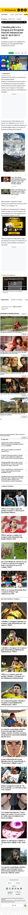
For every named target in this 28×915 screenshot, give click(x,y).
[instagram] (13, 888)
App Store (10, 883)
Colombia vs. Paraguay (16, 299)
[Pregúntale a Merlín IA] (25, 905)
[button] (14, 283)
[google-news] (21, 888)
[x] (10, 888)
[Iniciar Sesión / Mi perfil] (25, 10)
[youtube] (15, 888)
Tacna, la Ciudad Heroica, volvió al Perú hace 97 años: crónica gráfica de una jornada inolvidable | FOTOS (12, 471)
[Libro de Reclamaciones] (18, 893)
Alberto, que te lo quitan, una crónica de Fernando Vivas (11, 450)
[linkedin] (18, 888)
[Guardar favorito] (22, 53)
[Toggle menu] (2, 10)
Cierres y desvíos (19, 14)
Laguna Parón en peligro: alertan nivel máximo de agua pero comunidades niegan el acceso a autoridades (12, 444)
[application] (15, 283)
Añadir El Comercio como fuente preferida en (14, 22)
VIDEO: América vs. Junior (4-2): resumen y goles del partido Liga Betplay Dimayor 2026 (11, 537)
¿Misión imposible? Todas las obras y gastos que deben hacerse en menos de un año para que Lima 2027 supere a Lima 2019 (12, 464)
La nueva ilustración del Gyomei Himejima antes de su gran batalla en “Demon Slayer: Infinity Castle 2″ (13, 761)
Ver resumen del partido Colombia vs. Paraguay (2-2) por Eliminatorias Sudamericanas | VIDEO (13, 702)
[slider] (15, 286)
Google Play (18, 883)
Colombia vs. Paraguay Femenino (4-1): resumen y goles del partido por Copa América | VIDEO (13, 623)
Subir (13, 905)
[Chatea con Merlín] (18, 10)
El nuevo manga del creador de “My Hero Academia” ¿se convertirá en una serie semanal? (13, 787)
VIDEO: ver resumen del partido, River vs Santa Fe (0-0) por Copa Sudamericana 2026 (14, 591)
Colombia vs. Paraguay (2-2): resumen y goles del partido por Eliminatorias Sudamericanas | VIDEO (14, 649)
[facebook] (7, 888)
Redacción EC (6, 73)
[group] (5, 288)
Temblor (12, 14)
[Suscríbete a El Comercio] (21, 10)
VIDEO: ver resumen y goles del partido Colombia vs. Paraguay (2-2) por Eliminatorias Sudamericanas (12, 676)
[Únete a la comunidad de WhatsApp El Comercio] (11, 53)
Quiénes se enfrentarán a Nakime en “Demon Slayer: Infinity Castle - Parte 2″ (13, 842)
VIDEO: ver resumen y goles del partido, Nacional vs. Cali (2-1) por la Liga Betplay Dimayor (12, 510)
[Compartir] (25, 53)
